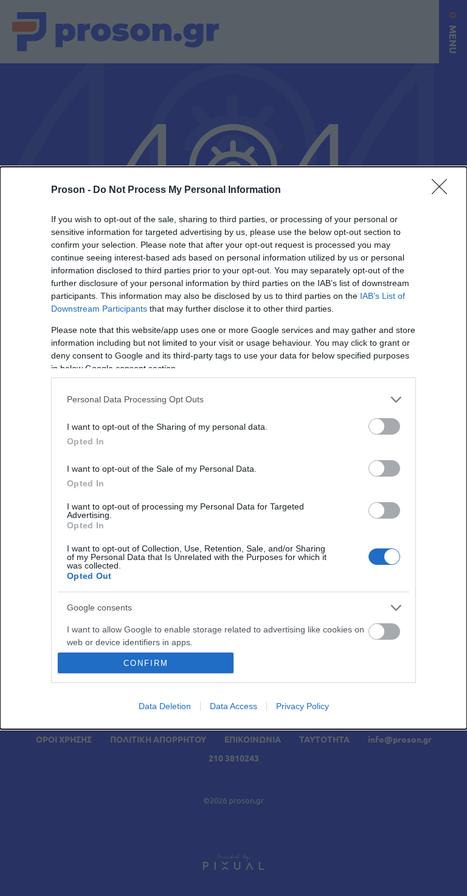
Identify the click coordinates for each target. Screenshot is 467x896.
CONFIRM (145, 663)
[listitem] (233, 399)
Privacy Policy (302, 706)
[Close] (443, 190)
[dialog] (233, 448)
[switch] (384, 426)
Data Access (233, 706)
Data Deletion (165, 706)
